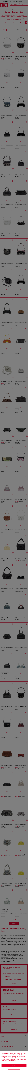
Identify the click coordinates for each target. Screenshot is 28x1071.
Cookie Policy (13, 1060)
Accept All (14, 1065)
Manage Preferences (16, 1059)
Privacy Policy (5, 1060)
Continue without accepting (14, 1068)
